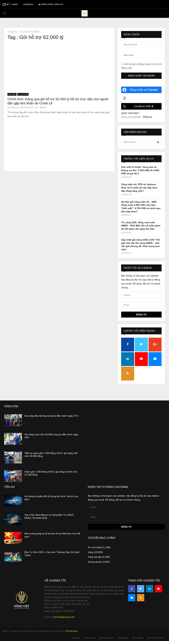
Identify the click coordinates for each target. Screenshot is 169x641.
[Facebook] (131, 588)
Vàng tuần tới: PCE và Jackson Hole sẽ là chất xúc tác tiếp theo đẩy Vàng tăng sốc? (139, 187)
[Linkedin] (149, 588)
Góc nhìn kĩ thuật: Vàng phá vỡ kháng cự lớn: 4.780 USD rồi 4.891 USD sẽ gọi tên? (140, 170)
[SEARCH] (158, 142)
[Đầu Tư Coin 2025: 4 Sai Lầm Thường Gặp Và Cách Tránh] (13, 557)
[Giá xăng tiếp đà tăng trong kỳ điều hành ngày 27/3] (13, 420)
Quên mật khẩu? (130, 113)
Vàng (90, 552)
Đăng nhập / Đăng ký (52, 4)
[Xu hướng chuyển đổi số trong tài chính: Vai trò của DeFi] (13, 501)
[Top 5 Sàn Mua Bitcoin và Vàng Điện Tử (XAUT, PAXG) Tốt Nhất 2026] (13, 519)
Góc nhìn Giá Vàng (155, 638)
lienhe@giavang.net (63, 617)
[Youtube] (158, 588)
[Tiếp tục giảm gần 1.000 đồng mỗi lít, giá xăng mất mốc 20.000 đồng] (13, 457)
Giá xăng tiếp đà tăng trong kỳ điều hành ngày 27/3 (51, 415)
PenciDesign (72, 631)
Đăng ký (147, 116)
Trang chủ (75, 638)
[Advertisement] (59, 67)
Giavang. (15, 107)
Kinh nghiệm (138, 638)
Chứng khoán (95, 562)
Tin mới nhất (23, 94)
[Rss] (140, 597)
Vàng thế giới (95, 557)
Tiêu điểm (12, 94)
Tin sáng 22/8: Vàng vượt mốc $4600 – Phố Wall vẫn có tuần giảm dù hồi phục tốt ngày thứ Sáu (140, 225)
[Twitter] (140, 588)
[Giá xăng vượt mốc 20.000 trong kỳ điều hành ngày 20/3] (13, 439)
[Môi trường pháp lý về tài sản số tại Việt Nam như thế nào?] (13, 538)
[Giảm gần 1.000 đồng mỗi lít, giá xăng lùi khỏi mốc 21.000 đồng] (13, 476)
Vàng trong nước (106, 638)
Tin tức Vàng (89, 638)
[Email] (131, 597)
